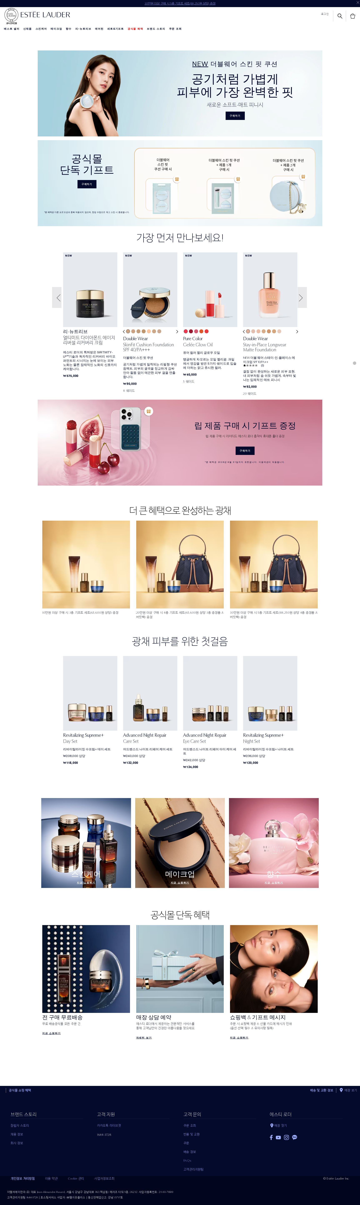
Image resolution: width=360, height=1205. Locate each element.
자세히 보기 (144, 1037)
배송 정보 (190, 1152)
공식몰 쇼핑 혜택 (20, 1090)
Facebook (271, 1137)
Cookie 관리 (76, 1178)
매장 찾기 (280, 1125)
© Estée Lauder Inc (336, 1178)
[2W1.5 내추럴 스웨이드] (274, 331)
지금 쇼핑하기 (86, 882)
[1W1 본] (154, 331)
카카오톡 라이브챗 (109, 1125)
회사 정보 (17, 1143)
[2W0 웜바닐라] (138, 331)
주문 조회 (175, 28)
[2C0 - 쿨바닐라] (133, 331)
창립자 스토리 (20, 1125)
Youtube (278, 1137)
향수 (69, 28)
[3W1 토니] (143, 331)
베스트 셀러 (12, 28)
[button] (57, 297)
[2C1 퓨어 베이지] (248, 331)
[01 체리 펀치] (186, 331)
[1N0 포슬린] (159, 331)
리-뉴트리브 (83, 28)
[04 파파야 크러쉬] (201, 331)
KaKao (294, 1137)
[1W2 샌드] (128, 331)
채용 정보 (17, 1134)
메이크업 (56, 28)
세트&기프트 (115, 28)
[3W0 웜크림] (269, 331)
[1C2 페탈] (253, 331)
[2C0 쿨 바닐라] (258, 331)
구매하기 (235, 115)
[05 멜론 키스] (206, 331)
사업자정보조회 (104, 1178)
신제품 (27, 28)
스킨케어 (41, 28)
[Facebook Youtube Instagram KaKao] (306, 1136)
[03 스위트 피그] (196, 331)
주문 (186, 1143)
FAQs (187, 1160)
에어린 (99, 28)
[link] (90, 338)
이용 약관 (51, 1178)
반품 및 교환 (192, 1134)
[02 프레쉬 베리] (191, 331)
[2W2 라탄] (263, 331)
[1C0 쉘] (279, 331)
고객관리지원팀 (194, 1169)
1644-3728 (104, 1135)
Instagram (286, 1137)
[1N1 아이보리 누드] (149, 331)
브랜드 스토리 (156, 28)
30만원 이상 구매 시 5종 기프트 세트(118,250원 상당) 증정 (180, 3)
